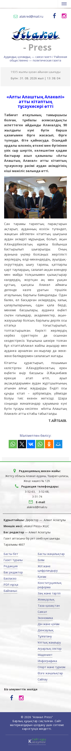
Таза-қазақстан (49, 605)
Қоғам (42, 577)
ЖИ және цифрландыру (48, 568)
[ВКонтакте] (31, 444)
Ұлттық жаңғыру (49, 642)
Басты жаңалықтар (51, 554)
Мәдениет (45, 655)
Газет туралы (13, 560)
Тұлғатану (45, 636)
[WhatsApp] (13, 444)
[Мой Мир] (58, 444)
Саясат (42, 612)
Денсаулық (45, 630)
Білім (41, 560)
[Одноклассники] (49, 444)
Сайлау (43, 679)
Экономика (45, 618)
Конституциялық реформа (50, 585)
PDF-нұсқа (11, 584)
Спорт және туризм (51, 667)
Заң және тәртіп (49, 593)
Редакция (11, 566)
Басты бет (11, 554)
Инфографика (47, 661)
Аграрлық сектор (50, 648)
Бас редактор (13, 572)
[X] (22, 444)
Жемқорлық (46, 599)
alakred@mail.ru (31, 16)
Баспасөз (10, 578)
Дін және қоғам (48, 624)
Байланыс (10, 591)
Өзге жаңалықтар (50, 673)
